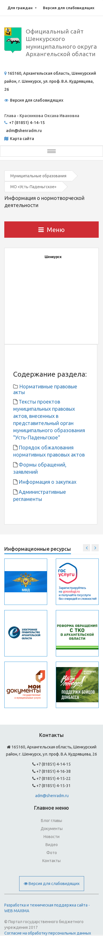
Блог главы (51, 820)
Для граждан (20, 8)
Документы (52, 828)
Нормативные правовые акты (45, 389)
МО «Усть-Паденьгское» (33, 186)
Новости (51, 836)
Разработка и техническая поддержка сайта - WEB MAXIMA (47, 908)
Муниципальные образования (38, 176)
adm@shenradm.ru (52, 795)
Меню (56, 229)
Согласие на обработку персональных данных (47, 933)
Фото (51, 852)
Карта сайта (21, 138)
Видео (51, 844)
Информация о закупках (46, 482)
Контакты (51, 860)
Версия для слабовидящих (68, 8)
